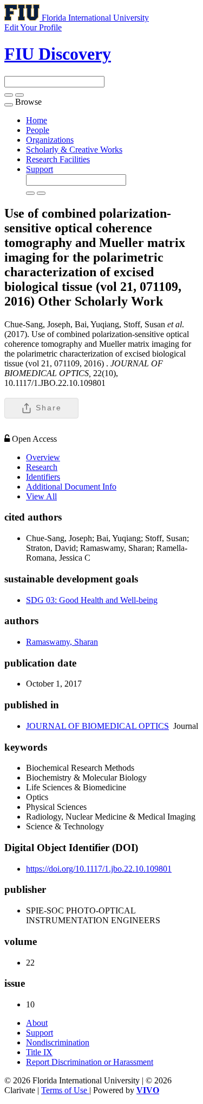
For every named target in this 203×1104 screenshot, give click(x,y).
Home (36, 120)
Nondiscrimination (57, 1042)
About (37, 1022)
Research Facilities (58, 159)
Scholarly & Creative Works (74, 149)
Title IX (39, 1052)
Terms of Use (65, 1090)
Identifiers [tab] (43, 476)
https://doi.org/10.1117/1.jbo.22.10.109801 (99, 868)
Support (39, 169)
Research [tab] (41, 467)
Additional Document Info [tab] (71, 486)
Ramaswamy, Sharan (62, 641)
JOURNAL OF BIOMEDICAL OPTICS (97, 726)
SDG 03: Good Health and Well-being (92, 600)
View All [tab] (41, 496)
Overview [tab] (43, 457)
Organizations (50, 139)
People (37, 130)
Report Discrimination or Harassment (89, 1062)
